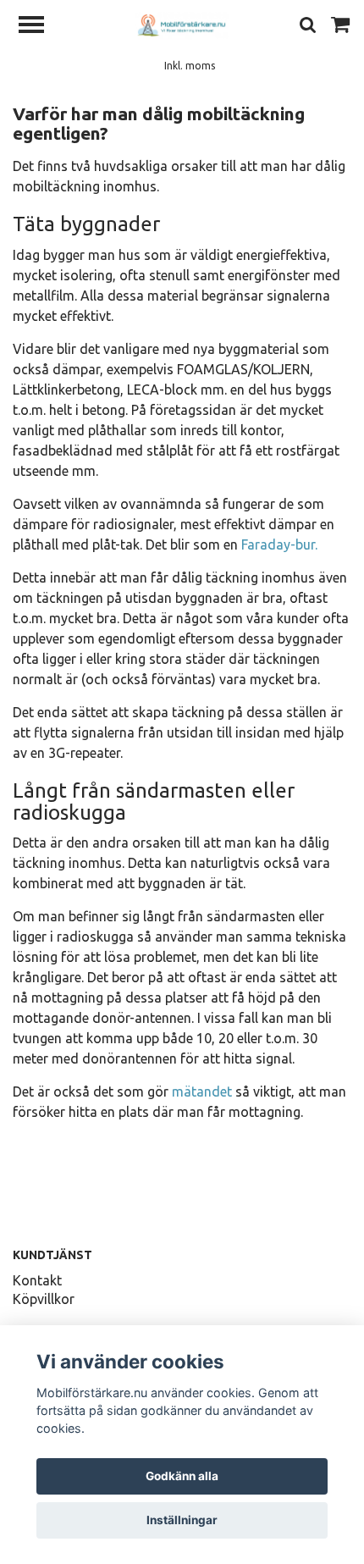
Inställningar (182, 1520)
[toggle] (40, 26)
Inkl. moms (189, 65)
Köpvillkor (43, 1299)
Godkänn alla (182, 1476)
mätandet (202, 1091)
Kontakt (37, 1280)
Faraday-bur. (279, 544)
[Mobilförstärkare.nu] (181, 24)
